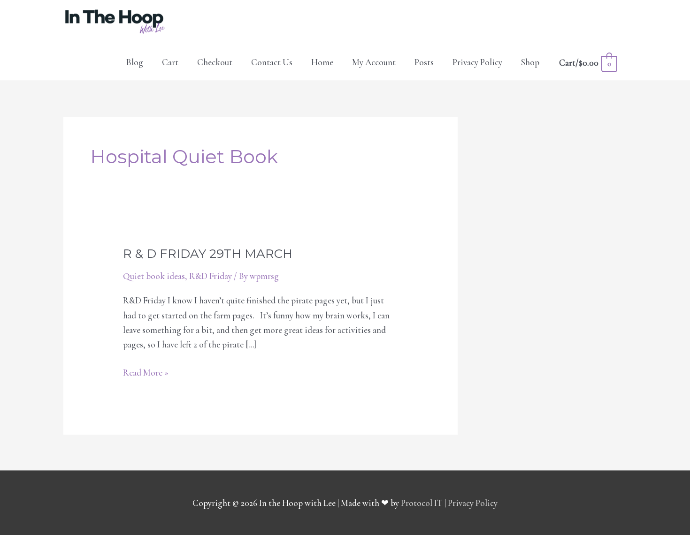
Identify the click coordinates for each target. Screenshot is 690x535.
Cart (170, 62)
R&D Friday (210, 276)
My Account (374, 62)
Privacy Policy (477, 62)
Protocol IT (422, 502)
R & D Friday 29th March (207, 253)
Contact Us (271, 62)
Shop (530, 62)
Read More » (146, 371)
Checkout (214, 62)
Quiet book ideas (154, 276)
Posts (424, 62)
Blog (134, 62)
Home (322, 62)
